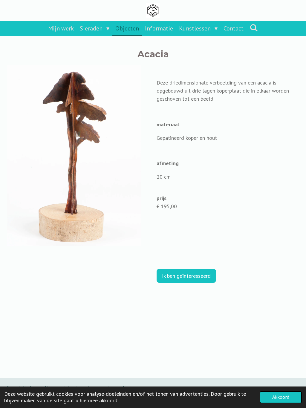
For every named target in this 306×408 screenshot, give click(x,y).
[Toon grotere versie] (74, 155)
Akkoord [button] (280, 397)
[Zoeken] (254, 28)
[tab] (228, 138)
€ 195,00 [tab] (167, 206)
